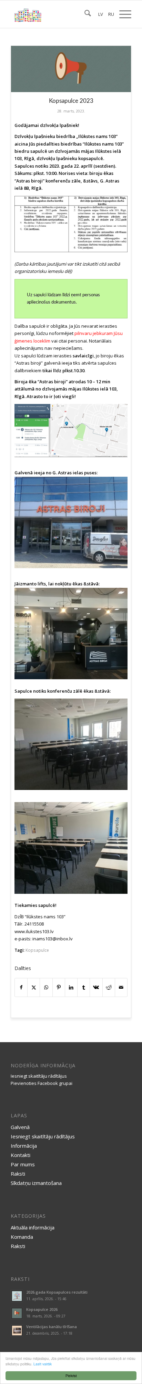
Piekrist (71, 1375)
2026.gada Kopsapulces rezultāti (57, 1292)
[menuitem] (84, 14)
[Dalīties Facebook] (21, 987)
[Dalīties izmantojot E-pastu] (121, 987)
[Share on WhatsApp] (46, 987)
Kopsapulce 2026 (42, 1309)
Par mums (23, 1164)
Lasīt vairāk (42, 1363)
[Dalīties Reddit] (109, 987)
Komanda (22, 1236)
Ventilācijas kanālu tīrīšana (51, 1326)
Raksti (18, 1173)
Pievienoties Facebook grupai (41, 1083)
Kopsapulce (37, 950)
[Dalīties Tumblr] (84, 987)
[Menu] (121, 14)
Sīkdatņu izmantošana (36, 1182)
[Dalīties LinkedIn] (71, 987)
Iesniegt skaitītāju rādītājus (39, 1076)
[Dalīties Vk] (96, 987)
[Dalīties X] (34, 987)
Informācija (24, 1145)
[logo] (59, 14)
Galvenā (20, 1127)
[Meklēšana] (84, 14)
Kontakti (20, 1154)
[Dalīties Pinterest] (59, 987)
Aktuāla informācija (32, 1227)
